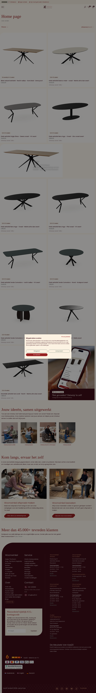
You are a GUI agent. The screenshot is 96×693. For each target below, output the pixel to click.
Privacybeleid (65, 337)
